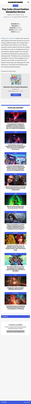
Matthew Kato (8, 17)
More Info (16, 95)
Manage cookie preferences (15, 331)
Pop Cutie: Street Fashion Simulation (15, 87)
